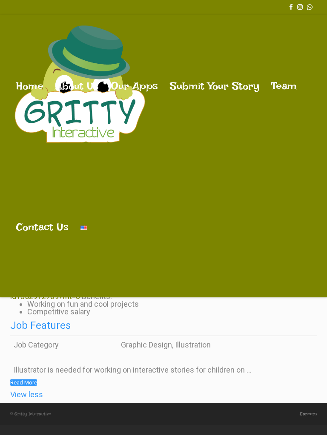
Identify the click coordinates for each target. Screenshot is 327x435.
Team (284, 85)
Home (29, 85)
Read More (23, 382)
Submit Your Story (214, 85)
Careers (308, 414)
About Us (77, 85)
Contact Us (42, 226)
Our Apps (134, 85)
